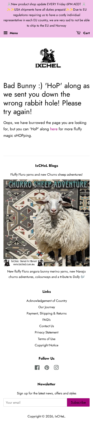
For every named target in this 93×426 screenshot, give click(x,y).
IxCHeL (60, 416)
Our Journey (46, 307)
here (54, 129)
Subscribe (78, 402)
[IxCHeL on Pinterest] (46, 368)
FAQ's (46, 319)
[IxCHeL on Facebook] (37, 368)
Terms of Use (46, 339)
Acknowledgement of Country (46, 300)
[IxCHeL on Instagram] (56, 368)
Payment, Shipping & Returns (47, 313)
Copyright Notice (46, 345)
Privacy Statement (46, 332)
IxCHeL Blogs (46, 165)
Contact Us (46, 326)
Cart (86, 33)
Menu (13, 33)
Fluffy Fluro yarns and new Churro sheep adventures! (46, 174)
